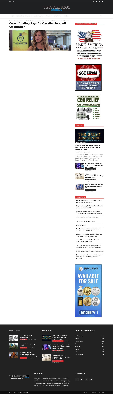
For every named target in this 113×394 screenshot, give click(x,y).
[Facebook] (93, 1)
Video (76, 352)
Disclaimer (93, 392)
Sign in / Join (12, 1)
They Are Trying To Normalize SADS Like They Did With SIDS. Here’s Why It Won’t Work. (89, 235)
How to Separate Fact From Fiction (85, 221)
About (88, 392)
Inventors (77, 346)
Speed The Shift (79, 152)
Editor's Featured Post (81, 142)
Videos (47, 16)
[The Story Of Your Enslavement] (13, 338)
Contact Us (101, 392)
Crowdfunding (79, 341)
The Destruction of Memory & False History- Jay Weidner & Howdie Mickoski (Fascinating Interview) (89, 256)
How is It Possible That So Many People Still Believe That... (94, 186)
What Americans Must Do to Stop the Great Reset (90, 251)
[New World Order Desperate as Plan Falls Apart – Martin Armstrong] (13, 355)
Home (12, 16)
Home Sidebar (23, 347)
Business (77, 349)
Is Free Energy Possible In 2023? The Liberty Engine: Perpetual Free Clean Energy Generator (89, 212)
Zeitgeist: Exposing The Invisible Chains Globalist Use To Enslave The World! (89, 207)
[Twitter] (102, 1)
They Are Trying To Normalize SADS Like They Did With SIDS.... (94, 175)
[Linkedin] (96, 1)
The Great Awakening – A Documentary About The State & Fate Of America (89, 201)
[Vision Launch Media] (56, 8)
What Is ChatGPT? (81, 225)
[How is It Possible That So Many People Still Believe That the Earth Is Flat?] (79, 187)
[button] (101, 16)
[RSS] (99, 1)
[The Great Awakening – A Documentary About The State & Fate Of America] (89, 136)
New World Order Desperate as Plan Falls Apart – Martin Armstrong (28, 354)
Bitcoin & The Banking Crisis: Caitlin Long (87, 217)
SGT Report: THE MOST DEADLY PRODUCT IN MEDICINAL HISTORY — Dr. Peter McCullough (88, 246)
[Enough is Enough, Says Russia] (13, 346)
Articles (77, 344)
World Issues (23, 339)
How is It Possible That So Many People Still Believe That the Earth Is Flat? (88, 240)
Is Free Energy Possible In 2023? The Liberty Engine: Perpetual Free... (94, 165)
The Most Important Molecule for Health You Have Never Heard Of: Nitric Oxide (88, 230)
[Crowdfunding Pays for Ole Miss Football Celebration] (40, 50)
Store (66, 16)
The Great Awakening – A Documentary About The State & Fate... (87, 147)
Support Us (58, 16)
